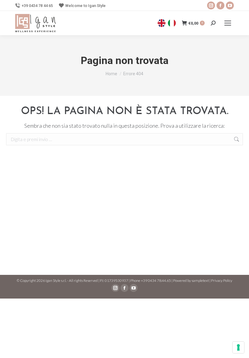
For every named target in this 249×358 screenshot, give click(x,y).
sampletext (200, 280)
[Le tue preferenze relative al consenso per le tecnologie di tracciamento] (238, 347)
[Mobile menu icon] (228, 23)
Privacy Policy (221, 280)
